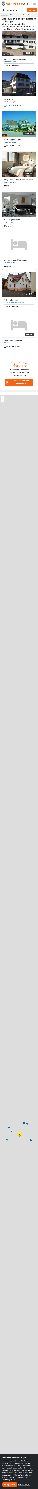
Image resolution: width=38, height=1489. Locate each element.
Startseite (4, 15)
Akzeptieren (9, 1484)
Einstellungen (24, 1484)
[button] (31, 1140)
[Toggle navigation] (34, 3)
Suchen (32, 10)
